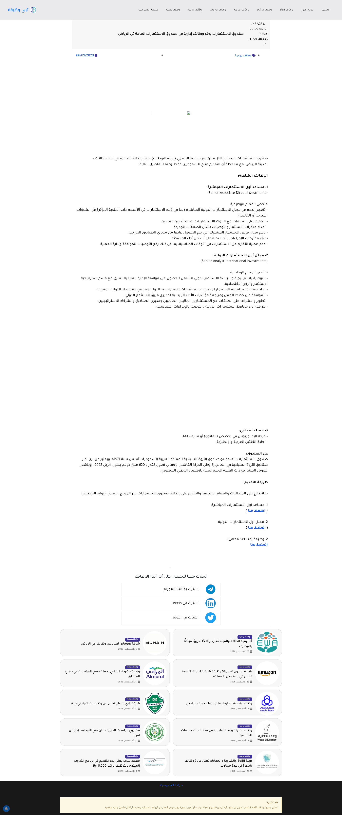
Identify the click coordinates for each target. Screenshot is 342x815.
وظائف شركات (264, 9)
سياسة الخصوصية (148, 9)
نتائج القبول (307, 9)
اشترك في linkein (185, 603)
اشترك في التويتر (186, 618)
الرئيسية (325, 9)
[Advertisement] (171, 85)
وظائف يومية (173, 9)
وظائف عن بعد (218, 9)
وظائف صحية (241, 9)
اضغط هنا (256, 511)
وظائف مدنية (195, 9)
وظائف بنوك (286, 9)
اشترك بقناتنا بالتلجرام (181, 589)
